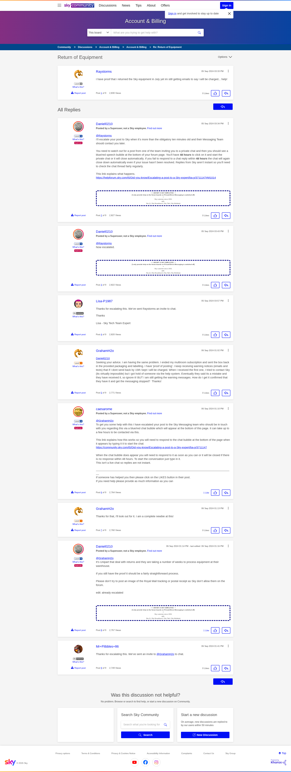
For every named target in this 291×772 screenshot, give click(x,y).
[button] (228, 71)
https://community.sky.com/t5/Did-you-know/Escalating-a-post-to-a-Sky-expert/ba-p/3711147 (151, 447)
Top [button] (284, 753)
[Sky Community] (79, 5)
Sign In (226, 5)
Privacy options (62, 753)
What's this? (78, 87)
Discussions (108, 5)
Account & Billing (145, 21)
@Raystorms (104, 135)
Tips (138, 5)
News (126, 5)
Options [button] (222, 56)
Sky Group (230, 753)
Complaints (186, 753)
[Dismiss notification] (229, 13)
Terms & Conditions (90, 753)
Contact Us (208, 753)
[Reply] (226, 93)
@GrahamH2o (105, 420)
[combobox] (152, 32)
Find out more (154, 128)
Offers (165, 5)
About (151, 5)
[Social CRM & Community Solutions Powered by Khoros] (278, 762)
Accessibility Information (158, 753)
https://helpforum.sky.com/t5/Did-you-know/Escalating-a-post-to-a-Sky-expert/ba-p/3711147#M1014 (156, 177)
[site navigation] (59, 5)
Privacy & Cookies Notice (123, 753)
